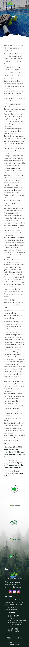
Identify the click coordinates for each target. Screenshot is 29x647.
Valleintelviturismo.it (11, 610)
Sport (14, 21)
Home (8, 21)
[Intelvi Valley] (10, 4)
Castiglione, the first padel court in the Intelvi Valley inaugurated (13, 465)
